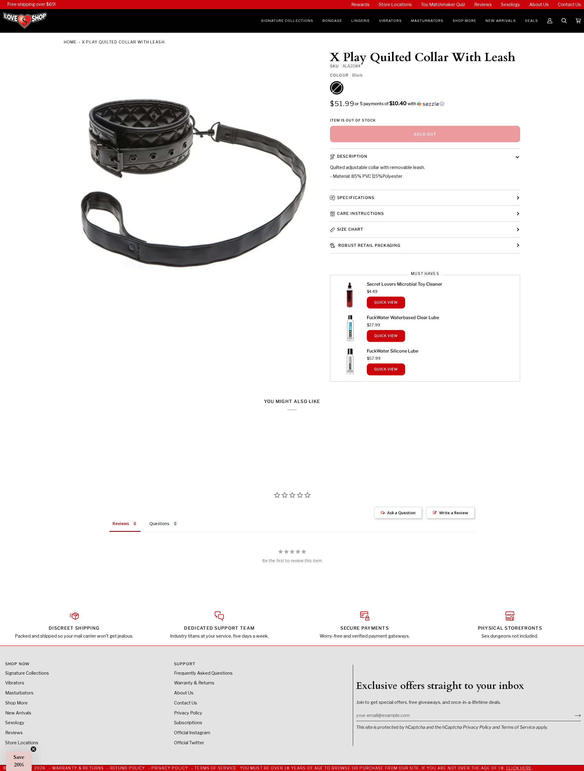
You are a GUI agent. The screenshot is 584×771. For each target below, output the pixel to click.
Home (70, 42)
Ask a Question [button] (401, 512)
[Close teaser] (33, 749)
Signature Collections (27, 673)
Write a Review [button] (453, 512)
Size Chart (350, 229)
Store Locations (21, 742)
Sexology (14, 722)
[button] (287, 21)
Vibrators (14, 683)
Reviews (14, 732)
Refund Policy (127, 768)
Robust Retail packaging (369, 245)
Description (352, 156)
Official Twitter (189, 742)
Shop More (16, 703)
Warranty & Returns (194, 683)
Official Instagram (192, 732)
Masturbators (19, 693)
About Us (183, 693)
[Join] (573, 715)
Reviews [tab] (121, 523)
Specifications (355, 197)
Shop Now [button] (17, 664)
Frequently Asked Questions (203, 673)
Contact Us (185, 703)
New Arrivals (18, 713)
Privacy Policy (477, 727)
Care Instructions (360, 213)
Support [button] (184, 664)
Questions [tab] (159, 523)
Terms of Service (518, 727)
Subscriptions (188, 722)
